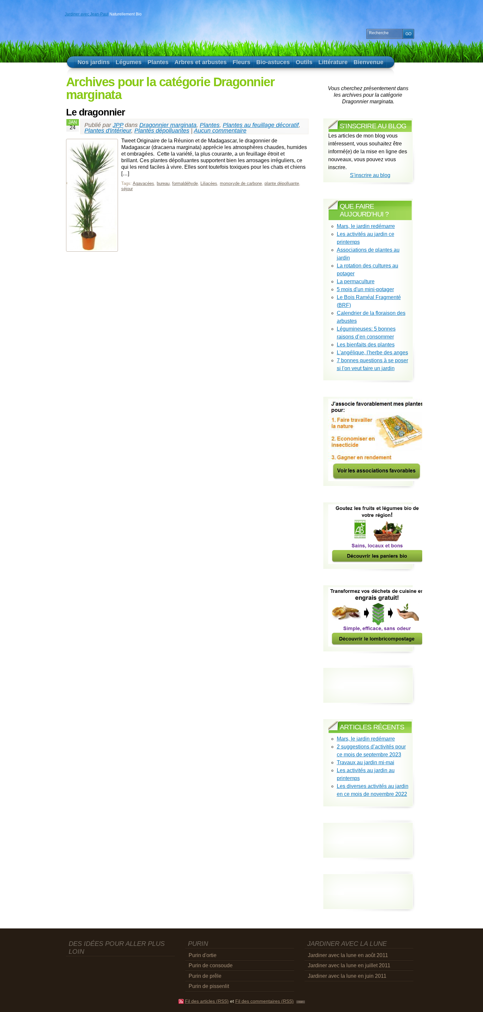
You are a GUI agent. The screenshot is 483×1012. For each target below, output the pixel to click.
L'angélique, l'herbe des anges (372, 352)
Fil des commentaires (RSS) (264, 1001)
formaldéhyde (185, 183)
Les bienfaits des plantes (366, 344)
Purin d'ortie (203, 955)
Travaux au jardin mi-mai (365, 762)
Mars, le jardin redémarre (366, 226)
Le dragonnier (95, 112)
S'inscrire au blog (370, 175)
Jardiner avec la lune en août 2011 (348, 955)
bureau (163, 183)
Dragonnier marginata (167, 125)
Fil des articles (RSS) (207, 1001)
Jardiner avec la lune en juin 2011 (347, 976)
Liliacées (208, 183)
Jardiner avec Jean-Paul (86, 14)
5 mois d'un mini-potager (365, 289)
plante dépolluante (281, 183)
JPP (118, 125)
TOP (300, 1002)
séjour (127, 188)
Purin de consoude (211, 965)
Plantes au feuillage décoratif (261, 125)
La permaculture (356, 281)
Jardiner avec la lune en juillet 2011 (349, 965)
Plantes (209, 125)
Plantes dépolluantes (161, 130)
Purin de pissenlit (209, 986)
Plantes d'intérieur (107, 130)
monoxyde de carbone (241, 183)
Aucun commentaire (220, 130)
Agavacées (143, 183)
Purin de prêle (205, 976)
